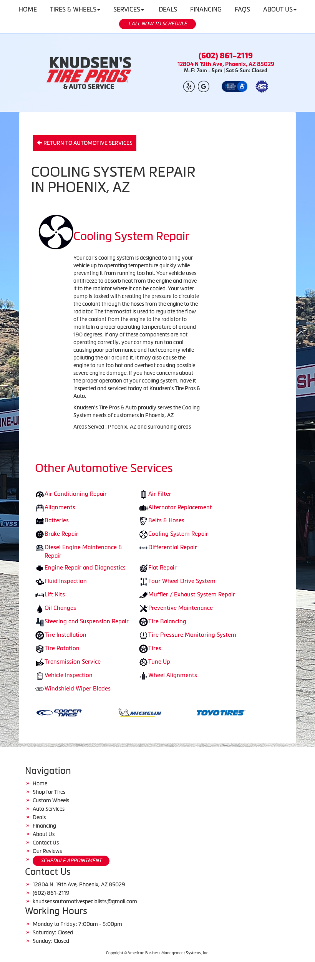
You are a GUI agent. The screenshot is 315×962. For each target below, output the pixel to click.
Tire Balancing (167, 621)
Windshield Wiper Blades (78, 688)
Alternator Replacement (180, 507)
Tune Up (159, 661)
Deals (39, 817)
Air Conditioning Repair (76, 493)
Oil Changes (60, 607)
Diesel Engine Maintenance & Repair (83, 551)
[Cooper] (37, 712)
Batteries (57, 520)
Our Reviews (47, 851)
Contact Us (46, 842)
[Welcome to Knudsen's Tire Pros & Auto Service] (89, 72)
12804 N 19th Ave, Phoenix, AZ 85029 (225, 64)
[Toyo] (199, 712)
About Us (44, 834)
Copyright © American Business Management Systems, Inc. (157, 953)
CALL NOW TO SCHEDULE (157, 23)
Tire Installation (65, 634)
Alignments (60, 507)
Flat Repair (162, 567)
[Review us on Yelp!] (189, 86)
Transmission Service (73, 661)
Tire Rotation (62, 648)
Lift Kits (55, 594)
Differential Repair (172, 547)
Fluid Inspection (66, 581)
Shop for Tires (49, 792)
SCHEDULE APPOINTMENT (71, 860)
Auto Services (49, 809)
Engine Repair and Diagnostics (85, 567)
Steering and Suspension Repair (87, 621)
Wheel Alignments (172, 675)
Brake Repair (61, 533)
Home (40, 783)
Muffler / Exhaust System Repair (191, 594)
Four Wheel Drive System (182, 581)
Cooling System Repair (178, 533)
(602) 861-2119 (226, 55)
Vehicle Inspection (69, 675)
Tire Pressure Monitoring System (192, 634)
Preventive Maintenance (180, 607)
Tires (154, 648)
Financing (44, 826)
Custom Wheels (51, 800)
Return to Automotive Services (87, 143)
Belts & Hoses (166, 520)
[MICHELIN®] (118, 712)
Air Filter (159, 493)
